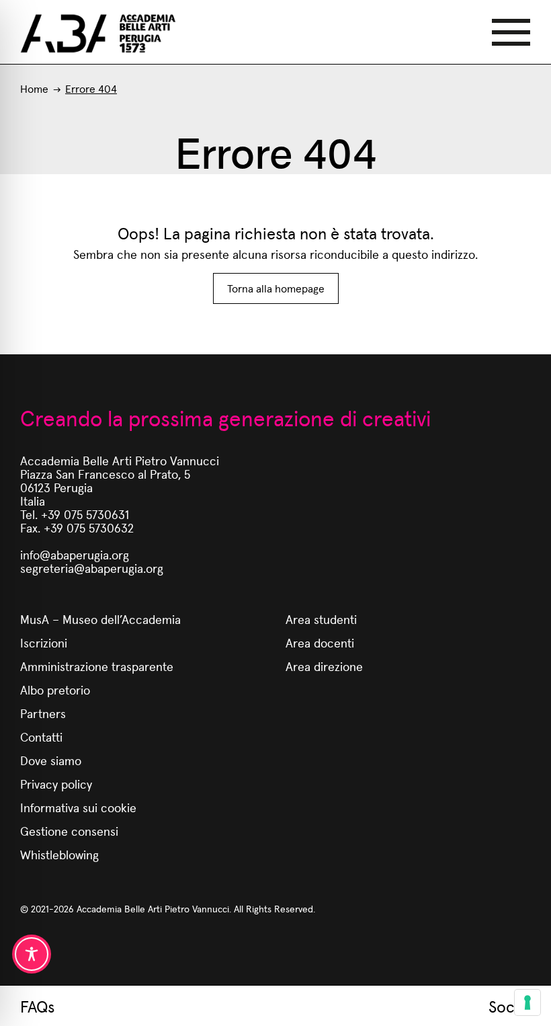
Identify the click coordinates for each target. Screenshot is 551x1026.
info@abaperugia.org (74, 554)
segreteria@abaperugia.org (91, 567)
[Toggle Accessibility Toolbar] (31, 954)
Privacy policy (56, 783)
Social (510, 1005)
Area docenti (320, 642)
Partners (43, 713)
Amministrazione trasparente (96, 666)
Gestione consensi (69, 830)
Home (34, 88)
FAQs (37, 1005)
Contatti (41, 736)
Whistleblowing (59, 854)
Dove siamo (50, 760)
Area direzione (324, 666)
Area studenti (321, 618)
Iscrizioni (43, 642)
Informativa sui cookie (78, 807)
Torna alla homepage (276, 288)
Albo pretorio (55, 689)
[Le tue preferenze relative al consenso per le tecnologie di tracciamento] (527, 1002)
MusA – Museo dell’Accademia (100, 618)
